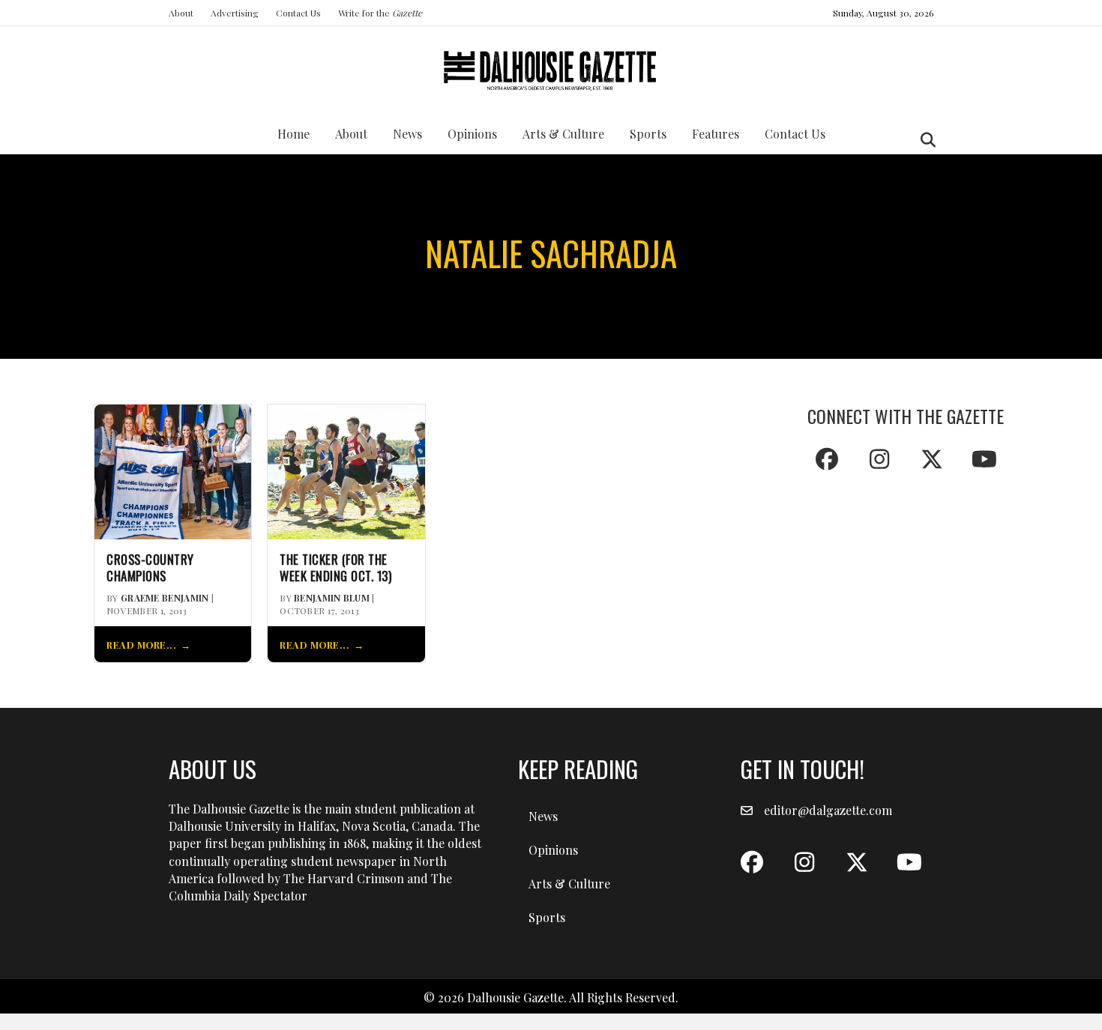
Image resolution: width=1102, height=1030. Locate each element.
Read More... (141, 644)
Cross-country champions (150, 567)
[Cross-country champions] (172, 470)
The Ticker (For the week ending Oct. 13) (335, 567)
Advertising (235, 13)
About (181, 13)
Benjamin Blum (332, 598)
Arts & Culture (563, 134)
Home (293, 134)
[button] (826, 459)
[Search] (924, 140)
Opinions (472, 134)
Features (715, 134)
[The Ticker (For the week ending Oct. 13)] (346, 470)
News (407, 134)
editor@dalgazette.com (828, 810)
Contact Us (298, 13)
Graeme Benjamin (165, 598)
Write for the (380, 13)
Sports (648, 134)
